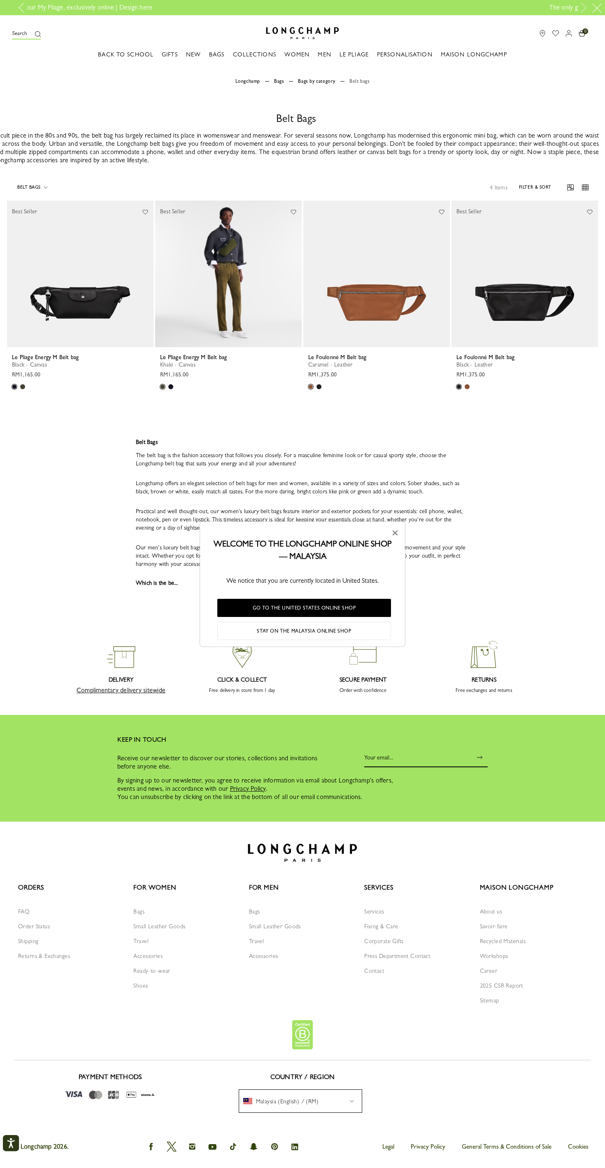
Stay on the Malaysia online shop (304, 631)
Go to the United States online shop (304, 608)
